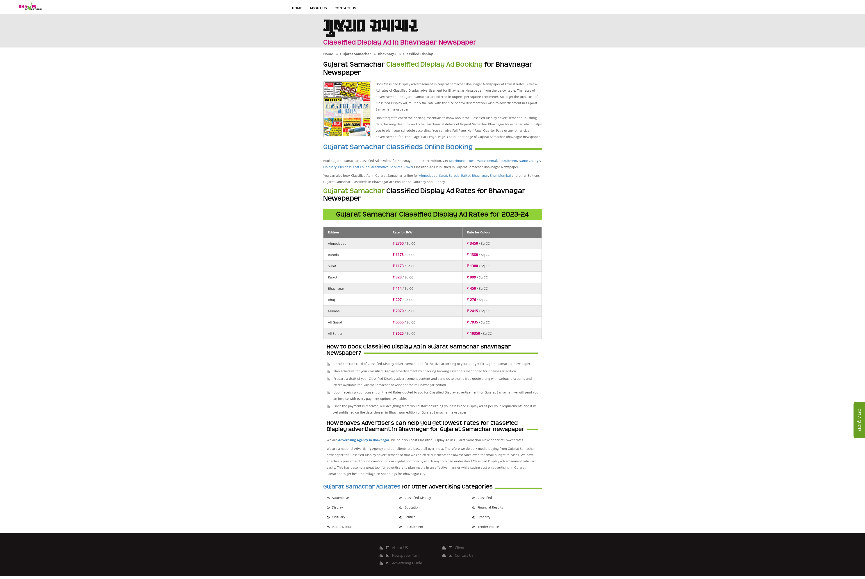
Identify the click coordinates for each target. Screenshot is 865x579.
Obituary (330, 167)
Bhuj (493, 175)
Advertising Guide (407, 563)
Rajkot (465, 175)
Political (410, 517)
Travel (408, 167)
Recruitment (508, 160)
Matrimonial (458, 160)
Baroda (454, 175)
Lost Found (361, 167)
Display (337, 507)
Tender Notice (488, 527)
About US (318, 8)
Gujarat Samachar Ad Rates (362, 486)
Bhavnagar (480, 175)
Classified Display (418, 497)
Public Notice (342, 527)
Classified (485, 497)
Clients (460, 547)
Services (396, 167)
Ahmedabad (428, 175)
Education (412, 507)
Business (345, 167)
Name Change (529, 160)
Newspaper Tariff (406, 555)
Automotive (379, 167)
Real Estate (477, 160)
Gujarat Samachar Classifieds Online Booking (398, 147)
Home (297, 8)
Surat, (443, 175)
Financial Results (490, 507)
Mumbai (504, 175)
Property (484, 517)
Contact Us (345, 8)
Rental (492, 160)
